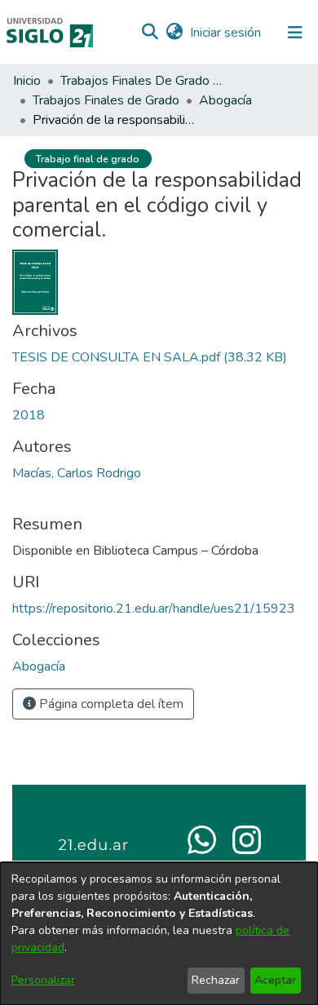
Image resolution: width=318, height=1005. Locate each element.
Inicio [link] (27, 81)
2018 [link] (28, 415)
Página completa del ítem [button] (109, 704)
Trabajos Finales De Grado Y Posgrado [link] (141, 81)
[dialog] (159, 933)
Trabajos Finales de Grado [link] (106, 100)
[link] (149, 357)
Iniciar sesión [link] (226, 33)
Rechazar (216, 980)
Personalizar (43, 980)
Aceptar (275, 980)
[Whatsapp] (201, 839)
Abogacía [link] (225, 100)
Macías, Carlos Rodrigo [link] (76, 473)
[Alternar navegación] (295, 32)
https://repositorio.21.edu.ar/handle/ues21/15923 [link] (153, 609)
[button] (149, 32)
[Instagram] (246, 839)
